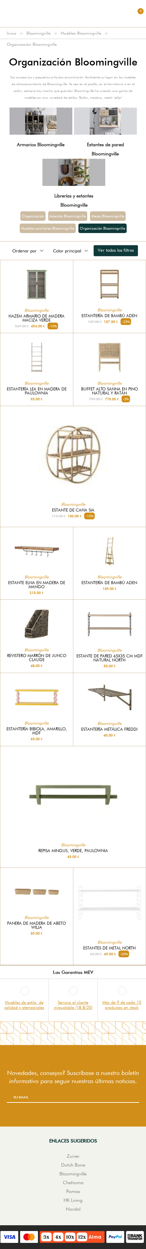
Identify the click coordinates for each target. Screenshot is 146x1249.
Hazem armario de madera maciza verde (36, 318)
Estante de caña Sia (73, 510)
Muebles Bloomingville (81, 33)
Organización (33, 216)
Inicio (11, 33)
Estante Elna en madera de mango (36, 585)
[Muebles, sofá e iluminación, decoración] (73, 13)
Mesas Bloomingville (107, 216)
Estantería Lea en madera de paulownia (37, 391)
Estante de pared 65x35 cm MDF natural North (109, 658)
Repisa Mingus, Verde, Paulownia (73, 851)
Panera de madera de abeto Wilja (36, 925)
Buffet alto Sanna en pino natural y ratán (109, 391)
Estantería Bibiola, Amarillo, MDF (36, 731)
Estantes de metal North (109, 948)
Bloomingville (38, 33)
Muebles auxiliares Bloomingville (47, 228)
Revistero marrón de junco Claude (36, 658)
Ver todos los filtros (116, 250)
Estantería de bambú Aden (109, 316)
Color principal (67, 250)
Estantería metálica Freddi (109, 729)
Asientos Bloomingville (68, 216)
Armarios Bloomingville (41, 144)
